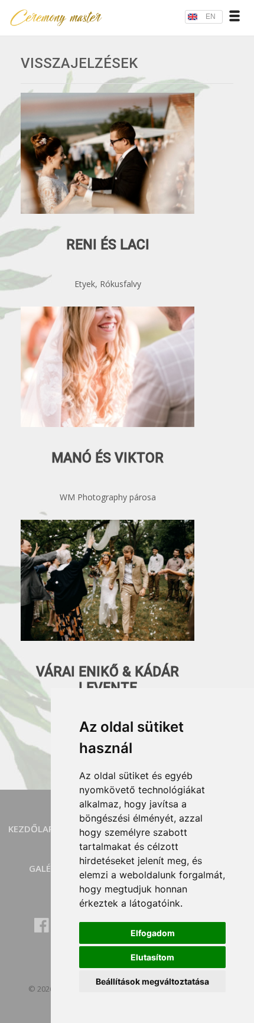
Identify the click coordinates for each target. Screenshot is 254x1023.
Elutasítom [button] (152, 957)
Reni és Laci (107, 245)
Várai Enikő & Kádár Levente (107, 680)
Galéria (46, 868)
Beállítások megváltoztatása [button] (152, 981)
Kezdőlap (31, 829)
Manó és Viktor (107, 458)
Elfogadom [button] (153, 933)
